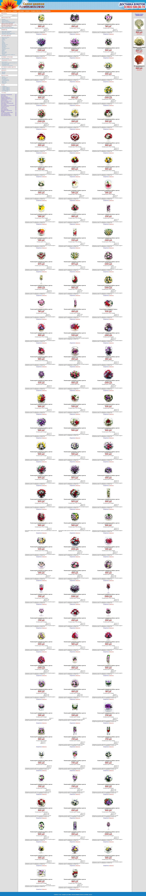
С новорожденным (5, 79)
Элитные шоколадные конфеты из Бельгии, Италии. (7, 55)
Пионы (3, 50)
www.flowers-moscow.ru (5, 106)
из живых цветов (4, 107)
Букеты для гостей (5, 63)
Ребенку (3, 73)
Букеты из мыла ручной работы (8, 22)
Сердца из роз (4, 38)
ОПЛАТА (73, 894)
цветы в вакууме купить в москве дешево (8, 105)
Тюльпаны (4, 45)
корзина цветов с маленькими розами (7, 103)
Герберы (3, 42)
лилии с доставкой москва (5, 113)
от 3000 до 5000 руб (6, 89)
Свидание (4, 83)
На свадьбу (4, 78)
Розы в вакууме (5, 20)
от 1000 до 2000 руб (6, 87)
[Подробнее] (39, 34)
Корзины (3, 53)
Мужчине (3, 71)
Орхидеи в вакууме (5, 21)
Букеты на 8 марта (5, 37)
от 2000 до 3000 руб (6, 88)
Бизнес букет (4, 82)
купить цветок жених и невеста (6, 115)
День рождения (5, 77)
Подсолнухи (4, 51)
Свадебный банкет (5, 64)
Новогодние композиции (6, 31)
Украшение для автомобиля (7, 65)
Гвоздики (3, 47)
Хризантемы (4, 46)
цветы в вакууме (4, 104)
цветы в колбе (3, 95)
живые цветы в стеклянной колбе (6, 94)
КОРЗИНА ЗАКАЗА (88, 894)
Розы (3, 40)
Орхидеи (3, 43)
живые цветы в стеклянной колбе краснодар (6, 111)
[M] (15, 94)
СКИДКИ (64, 894)
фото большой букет (4, 96)
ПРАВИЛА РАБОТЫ (80, 894)
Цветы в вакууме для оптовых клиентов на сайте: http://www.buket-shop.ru (8, 28)
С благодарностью (5, 80)
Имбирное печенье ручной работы (8, 33)
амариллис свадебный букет (5, 97)
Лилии (3, 41)
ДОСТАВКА (68, 894)
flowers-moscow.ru (4, 108)
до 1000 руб (4, 86)
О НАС (60, 894)
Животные (4, 68)
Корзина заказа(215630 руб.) (139, 15)
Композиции (4, 52)
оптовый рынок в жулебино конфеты (7, 112)
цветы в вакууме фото (4, 109)
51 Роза (3, 39)
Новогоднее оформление (6, 34)
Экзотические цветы (6, 48)
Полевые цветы (5, 44)
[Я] (15, 103)
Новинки (3, 19)
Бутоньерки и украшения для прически (9, 62)
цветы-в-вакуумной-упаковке (5, 114)
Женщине (3, 72)
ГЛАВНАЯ (56, 894)
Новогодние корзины (6, 32)
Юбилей (3, 76)
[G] (15, 97)
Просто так (4, 81)
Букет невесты (4, 61)
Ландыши (4, 49)
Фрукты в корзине (5, 58)
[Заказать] (44, 34)
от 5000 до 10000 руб (6, 90)
